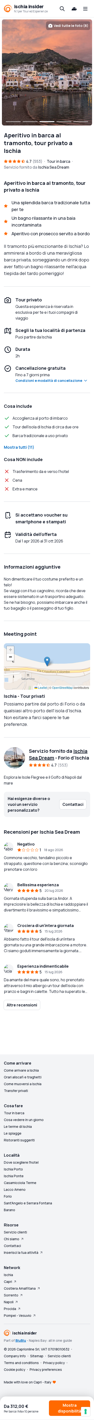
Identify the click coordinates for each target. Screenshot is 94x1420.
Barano (9, 1210)
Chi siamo (11, 1239)
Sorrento (11, 1295)
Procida (10, 1308)
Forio (8, 1196)
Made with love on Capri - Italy (27, 1382)
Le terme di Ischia (18, 1126)
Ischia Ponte (14, 1176)
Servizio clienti (15, 1232)
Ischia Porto (13, 1169)
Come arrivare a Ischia (21, 1070)
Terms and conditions (21, 1362)
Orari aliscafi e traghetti (22, 1077)
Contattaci (12, 1245)
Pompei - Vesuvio (17, 1315)
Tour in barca (14, 1113)
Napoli (8, 1302)
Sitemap (36, 1356)
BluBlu (20, 1340)
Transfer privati (16, 1090)
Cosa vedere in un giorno (24, 1119)
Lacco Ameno (15, 1189)
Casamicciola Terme (20, 1182)
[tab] (13, 121)
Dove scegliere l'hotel (21, 1162)
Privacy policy (54, 1362)
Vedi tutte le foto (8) (71, 25)
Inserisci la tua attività (21, 1252)
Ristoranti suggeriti (19, 1140)
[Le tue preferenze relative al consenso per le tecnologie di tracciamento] (85, 1411)
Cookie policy (14, 1369)
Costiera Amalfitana (20, 1288)
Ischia (8, 1274)
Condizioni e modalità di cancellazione (48, 380)
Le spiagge (12, 1133)
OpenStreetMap (62, 687)
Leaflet (42, 687)
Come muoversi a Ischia (22, 1084)
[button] (47, 662)
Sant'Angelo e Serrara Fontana (28, 1203)
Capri (8, 1281)
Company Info (15, 1356)
